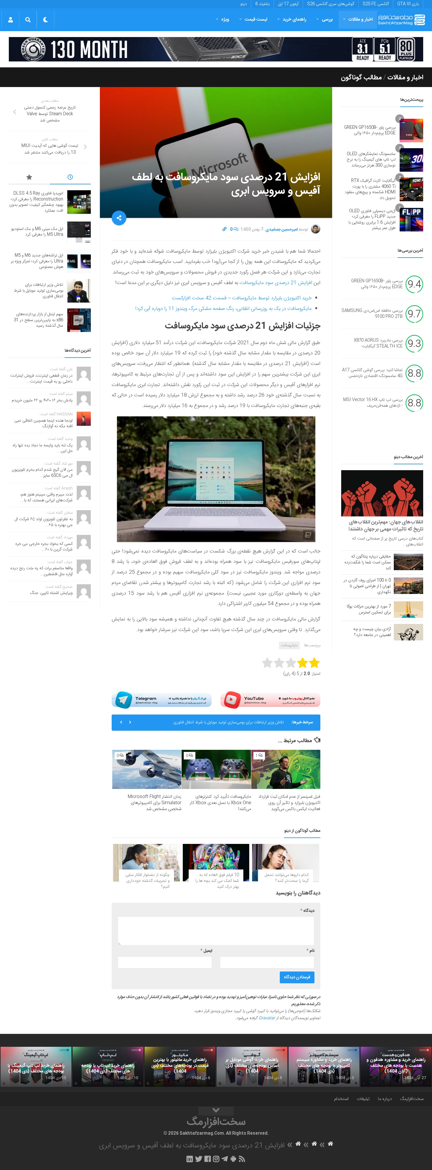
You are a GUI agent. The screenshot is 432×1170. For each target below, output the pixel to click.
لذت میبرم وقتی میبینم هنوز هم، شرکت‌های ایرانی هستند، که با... (46, 497)
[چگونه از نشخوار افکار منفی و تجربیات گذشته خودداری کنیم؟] (146, 862)
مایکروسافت (289, 645)
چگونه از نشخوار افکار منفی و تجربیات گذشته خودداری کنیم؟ (147, 881)
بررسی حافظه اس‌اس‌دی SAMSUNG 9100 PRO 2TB (372, 313)
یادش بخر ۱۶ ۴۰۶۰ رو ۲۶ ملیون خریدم (42, 400)
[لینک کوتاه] (224, 229)
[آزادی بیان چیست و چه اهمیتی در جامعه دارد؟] (408, 632)
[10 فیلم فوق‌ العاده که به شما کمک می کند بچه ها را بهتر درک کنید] (216, 862)
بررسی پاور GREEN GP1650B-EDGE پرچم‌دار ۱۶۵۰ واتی (370, 130)
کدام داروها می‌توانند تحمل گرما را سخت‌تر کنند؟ (287, 878)
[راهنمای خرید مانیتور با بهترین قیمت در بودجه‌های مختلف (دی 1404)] (180, 1067)
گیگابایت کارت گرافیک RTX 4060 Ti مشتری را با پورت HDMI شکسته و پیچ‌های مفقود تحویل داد (370, 189)
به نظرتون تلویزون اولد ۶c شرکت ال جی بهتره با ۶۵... (44, 522)
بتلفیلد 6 (262, 4)
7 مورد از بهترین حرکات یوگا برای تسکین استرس (369, 609)
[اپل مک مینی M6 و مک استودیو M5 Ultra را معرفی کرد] (79, 232)
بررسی (327, 19)
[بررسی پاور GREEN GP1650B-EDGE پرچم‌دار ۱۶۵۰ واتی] (411, 130)
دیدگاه (307, 910)
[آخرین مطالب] (70, 178)
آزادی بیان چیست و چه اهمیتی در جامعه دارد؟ (372, 632)
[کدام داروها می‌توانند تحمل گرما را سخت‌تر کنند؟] (285, 862)
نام (310, 950)
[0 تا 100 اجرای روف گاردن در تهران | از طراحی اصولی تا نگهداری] (408, 586)
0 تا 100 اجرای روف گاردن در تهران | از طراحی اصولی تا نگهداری (367, 586)
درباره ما (385, 1099)
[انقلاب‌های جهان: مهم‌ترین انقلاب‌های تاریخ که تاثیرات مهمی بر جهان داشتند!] (382, 493)
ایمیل (206, 950)
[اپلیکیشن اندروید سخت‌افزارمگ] (233, 1158)
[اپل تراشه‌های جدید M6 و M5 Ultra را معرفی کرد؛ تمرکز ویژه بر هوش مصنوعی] (79, 261)
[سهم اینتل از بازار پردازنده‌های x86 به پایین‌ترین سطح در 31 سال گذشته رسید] (79, 320)
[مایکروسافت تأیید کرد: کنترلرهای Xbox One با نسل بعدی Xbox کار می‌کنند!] (216, 769)
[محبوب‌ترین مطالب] (29, 178)
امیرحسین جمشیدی (281, 229)
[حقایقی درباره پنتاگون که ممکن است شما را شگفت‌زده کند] (408, 562)
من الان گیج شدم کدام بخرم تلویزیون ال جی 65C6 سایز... (42, 472)
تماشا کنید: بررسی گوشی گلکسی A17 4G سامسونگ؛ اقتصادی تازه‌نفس (372, 373)
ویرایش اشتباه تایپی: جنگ (51, 593)
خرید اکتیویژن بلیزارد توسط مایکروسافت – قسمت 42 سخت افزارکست (242, 298)
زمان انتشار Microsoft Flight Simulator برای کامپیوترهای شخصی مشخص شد (154, 803)
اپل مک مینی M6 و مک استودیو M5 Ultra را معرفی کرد (37, 232)
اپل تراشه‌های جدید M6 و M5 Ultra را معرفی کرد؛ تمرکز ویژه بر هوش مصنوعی (37, 261)
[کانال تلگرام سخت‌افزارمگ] (225, 1158)
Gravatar (267, 1018)
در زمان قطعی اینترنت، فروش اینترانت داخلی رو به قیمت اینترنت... (41, 378)
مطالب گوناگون (361, 77)
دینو (243, 4)
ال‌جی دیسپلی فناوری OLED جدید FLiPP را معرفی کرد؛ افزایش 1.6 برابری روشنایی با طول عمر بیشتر (372, 220)
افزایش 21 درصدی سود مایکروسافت (276, 283)
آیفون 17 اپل (288, 4)
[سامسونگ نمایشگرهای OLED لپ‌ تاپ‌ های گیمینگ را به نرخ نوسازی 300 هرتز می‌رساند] (411, 160)
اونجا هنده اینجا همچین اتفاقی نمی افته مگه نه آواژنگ (43, 423)
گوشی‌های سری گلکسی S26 (330, 4)
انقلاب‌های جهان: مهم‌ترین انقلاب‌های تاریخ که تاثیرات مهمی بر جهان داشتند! (386, 525)
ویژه (225, 19)
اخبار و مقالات (361, 19)
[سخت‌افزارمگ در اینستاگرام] (216, 1158)
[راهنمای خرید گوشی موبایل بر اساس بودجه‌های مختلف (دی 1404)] (252, 1067)
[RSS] (242, 1158)
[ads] (216, 49)
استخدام (341, 1099)
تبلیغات (363, 1099)
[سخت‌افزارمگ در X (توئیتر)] (198, 1158)
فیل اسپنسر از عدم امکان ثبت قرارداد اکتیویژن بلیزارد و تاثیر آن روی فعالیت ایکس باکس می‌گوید (289, 803)
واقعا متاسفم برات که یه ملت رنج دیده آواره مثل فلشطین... (41, 571)
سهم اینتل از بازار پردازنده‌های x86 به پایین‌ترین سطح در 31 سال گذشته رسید (38, 320)
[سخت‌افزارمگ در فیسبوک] (208, 1158)
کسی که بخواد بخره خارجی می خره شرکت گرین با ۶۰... (44, 546)
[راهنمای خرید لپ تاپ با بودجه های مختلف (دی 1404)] (108, 1067)
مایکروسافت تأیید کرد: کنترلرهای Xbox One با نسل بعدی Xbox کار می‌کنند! (220, 803)
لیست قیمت (256, 19)
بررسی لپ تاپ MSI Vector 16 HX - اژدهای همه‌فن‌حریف (373, 402)
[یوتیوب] (270, 700)
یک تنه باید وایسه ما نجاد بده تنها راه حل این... (43, 448)
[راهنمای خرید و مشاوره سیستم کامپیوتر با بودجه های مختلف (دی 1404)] (324, 1067)
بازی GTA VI (408, 4)
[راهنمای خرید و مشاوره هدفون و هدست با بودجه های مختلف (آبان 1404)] (396, 1067)
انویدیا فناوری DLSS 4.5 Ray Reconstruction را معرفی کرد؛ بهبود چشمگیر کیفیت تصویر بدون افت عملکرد (36, 202)
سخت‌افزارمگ (411, 1099)
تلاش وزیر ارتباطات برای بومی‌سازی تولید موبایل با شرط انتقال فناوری (228, 722)
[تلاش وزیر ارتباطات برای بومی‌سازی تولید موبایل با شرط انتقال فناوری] (79, 291)
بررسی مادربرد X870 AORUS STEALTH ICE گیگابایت (378, 343)
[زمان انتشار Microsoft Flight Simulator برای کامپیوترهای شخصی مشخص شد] (146, 769)
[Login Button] (10, 20)
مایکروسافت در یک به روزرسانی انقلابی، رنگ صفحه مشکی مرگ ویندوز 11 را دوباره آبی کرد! (223, 309)
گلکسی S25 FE (376, 4)
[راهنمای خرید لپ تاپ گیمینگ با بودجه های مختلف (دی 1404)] (36, 1067)
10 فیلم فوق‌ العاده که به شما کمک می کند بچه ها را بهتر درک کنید (217, 881)
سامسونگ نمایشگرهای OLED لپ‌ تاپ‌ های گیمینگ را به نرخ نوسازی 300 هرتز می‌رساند (371, 160)
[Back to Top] (216, 1111)
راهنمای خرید (294, 19)
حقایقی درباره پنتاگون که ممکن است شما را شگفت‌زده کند (367, 562)
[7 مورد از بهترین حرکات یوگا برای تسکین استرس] (408, 609)
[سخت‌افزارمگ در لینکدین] (190, 1158)
